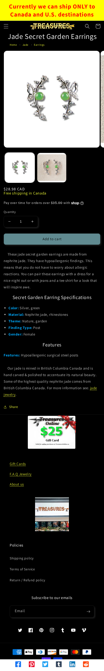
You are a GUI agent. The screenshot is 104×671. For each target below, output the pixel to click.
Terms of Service (22, 569)
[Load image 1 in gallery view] (20, 168)
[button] (6, 26)
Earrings (39, 44)
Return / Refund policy (27, 580)
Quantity (10, 212)
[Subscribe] (88, 611)
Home (13, 44)
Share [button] (13, 407)
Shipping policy (22, 558)
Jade (25, 44)
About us (17, 484)
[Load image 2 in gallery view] (52, 168)
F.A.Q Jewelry (21, 474)
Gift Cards (18, 463)
